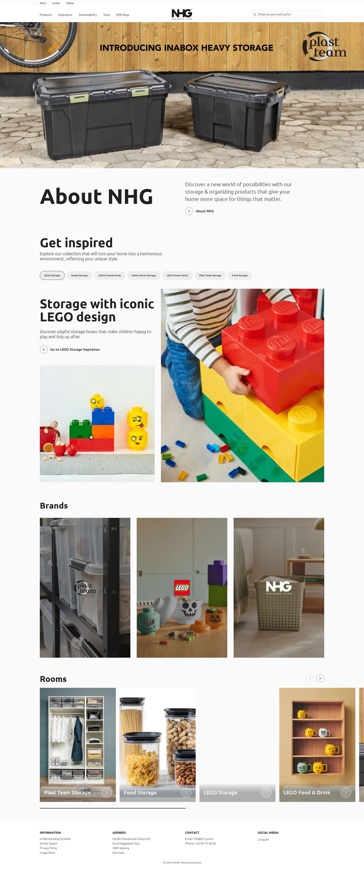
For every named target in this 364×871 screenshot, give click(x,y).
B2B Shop (122, 14)
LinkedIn (263, 839)
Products (46, 14)
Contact (56, 3)
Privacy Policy (48, 848)
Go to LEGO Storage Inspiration (75, 349)
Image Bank (47, 852)
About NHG (205, 211)
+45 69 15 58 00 (205, 843)
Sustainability (88, 14)
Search (255, 14)
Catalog (70, 3)
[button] (310, 678)
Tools (106, 14)
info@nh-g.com (203, 838)
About (43, 3)
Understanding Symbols (55, 838)
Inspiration (65, 14)
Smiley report (48, 843)
